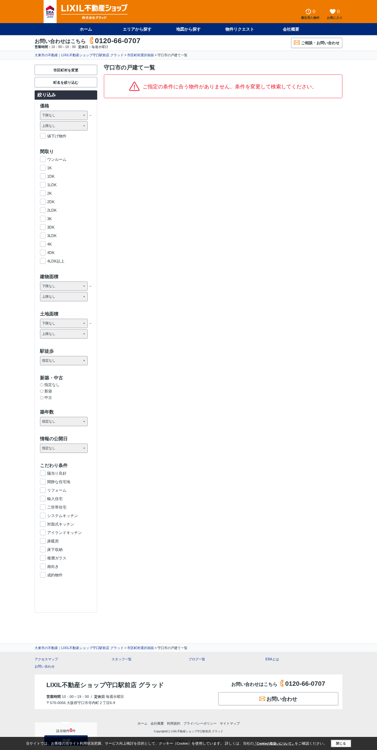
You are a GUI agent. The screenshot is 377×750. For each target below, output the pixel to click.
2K (49, 193)
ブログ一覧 (196, 659)
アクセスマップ (46, 659)
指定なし (52, 384)
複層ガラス (56, 558)
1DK (51, 176)
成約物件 (55, 575)
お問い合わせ (45, 666)
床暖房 (53, 541)
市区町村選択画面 (140, 55)
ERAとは (272, 659)
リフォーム (56, 490)
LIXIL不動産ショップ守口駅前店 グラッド (105, 684)
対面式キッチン (60, 524)
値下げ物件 (56, 136)
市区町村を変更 (65, 70)
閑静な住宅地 (58, 482)
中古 (48, 397)
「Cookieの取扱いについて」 (274, 743)
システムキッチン (62, 515)
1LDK (52, 185)
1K (49, 168)
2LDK (52, 210)
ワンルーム (56, 159)
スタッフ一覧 (122, 659)
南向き (53, 566)
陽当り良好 (56, 473)
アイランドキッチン (64, 532)
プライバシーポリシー (200, 723)
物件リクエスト (239, 29)
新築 (48, 391)
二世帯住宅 (56, 507)
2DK (51, 202)
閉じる (341, 743)
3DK (51, 227)
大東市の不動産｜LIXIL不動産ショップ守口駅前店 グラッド (79, 55)
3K (49, 219)
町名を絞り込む (65, 82)
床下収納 (55, 549)
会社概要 (291, 29)
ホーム (86, 29)
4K (49, 244)
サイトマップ (230, 723)
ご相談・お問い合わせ (320, 43)
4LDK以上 (55, 261)
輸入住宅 (55, 498)
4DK (51, 252)
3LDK (52, 235)
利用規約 (173, 723)
